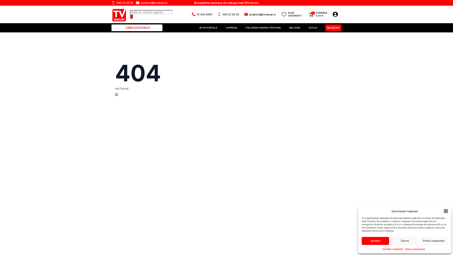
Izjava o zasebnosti (415, 249)
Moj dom (294, 27)
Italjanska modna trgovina (263, 27)
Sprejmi (375, 240)
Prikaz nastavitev (434, 240)
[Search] (131, 16)
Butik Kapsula (208, 27)
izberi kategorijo (138, 27)
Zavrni (405, 240)
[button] (446, 211)
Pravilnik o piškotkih (393, 249)
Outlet (313, 27)
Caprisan (231, 27)
